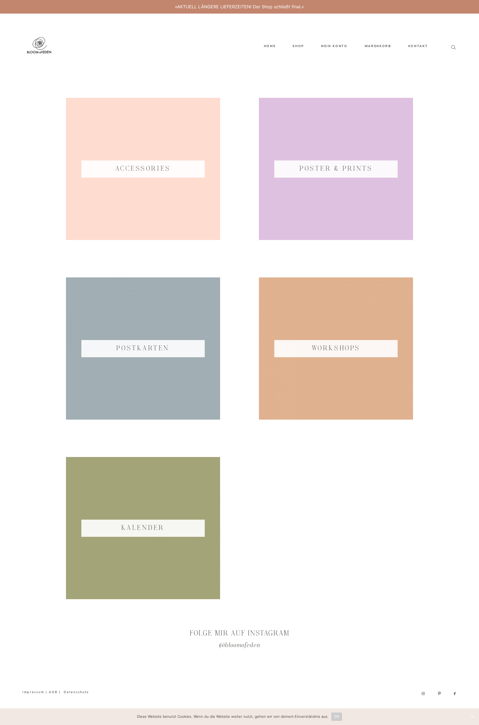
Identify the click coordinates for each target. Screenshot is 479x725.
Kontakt (418, 46)
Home (270, 46)
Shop (298, 46)
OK (336, 716)
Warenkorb (378, 46)
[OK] (472, 716)
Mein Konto (334, 46)
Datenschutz (76, 692)
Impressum (33, 692)
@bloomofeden (239, 645)
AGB (53, 692)
